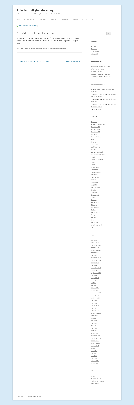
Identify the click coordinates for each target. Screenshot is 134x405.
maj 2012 (94, 323)
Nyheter (93, 190)
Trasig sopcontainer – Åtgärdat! (100, 74)
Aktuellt (33, 48)
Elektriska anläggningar (98, 154)
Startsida (94, 49)
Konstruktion (95, 182)
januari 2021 (95, 290)
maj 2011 (94, 353)
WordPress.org (95, 383)
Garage (93, 165)
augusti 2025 (95, 253)
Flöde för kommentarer (98, 381)
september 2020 (96, 298)
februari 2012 (95, 331)
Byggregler (94, 142)
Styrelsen (65, 20)
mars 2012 (94, 328)
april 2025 (94, 255)
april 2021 (94, 285)
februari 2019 (95, 310)
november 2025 (96, 245)
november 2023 (96, 270)
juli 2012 (93, 318)
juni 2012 (94, 321)
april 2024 (94, 265)
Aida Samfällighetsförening (35, 10)
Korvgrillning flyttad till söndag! (100, 66)
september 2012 (96, 313)
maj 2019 (94, 308)
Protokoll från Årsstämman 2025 (101, 76)
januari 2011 (95, 363)
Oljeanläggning (95, 195)
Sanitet (93, 210)
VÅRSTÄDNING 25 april (98, 69)
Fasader (93, 157)
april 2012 (94, 326)
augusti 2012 (95, 316)
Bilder (93, 139)
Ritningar (54, 20)
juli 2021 (93, 283)
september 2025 (96, 250)
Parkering (94, 200)
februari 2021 (95, 288)
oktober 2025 (95, 248)
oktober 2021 (95, 280)
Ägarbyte (94, 122)
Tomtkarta (94, 222)
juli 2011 (93, 348)
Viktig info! (94, 54)
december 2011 (96, 336)
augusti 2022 (95, 278)
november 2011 (96, 338)
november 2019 (96, 305)
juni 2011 (94, 351)
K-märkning (94, 175)
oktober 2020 (95, 295)
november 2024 (96, 260)
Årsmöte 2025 (95, 132)
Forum (75, 20)
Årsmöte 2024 (95, 129)
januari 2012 (95, 333)
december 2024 (96, 258)
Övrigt (93, 197)
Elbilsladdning (87, 20)
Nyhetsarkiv (95, 192)
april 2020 (94, 300)
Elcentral (93, 149)
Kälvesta (93, 180)
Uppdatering (95, 51)
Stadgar (93, 215)
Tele (92, 220)
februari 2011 (95, 361)
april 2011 (94, 356)
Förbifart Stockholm (97, 160)
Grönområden (95, 167)
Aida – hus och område (98, 124)
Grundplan (94, 170)
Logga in (93, 376)
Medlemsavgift (95, 187)
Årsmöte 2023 (95, 127)
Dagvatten (94, 144)
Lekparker (94, 185)
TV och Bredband (96, 225)
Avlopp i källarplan (96, 137)
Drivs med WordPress (34, 396)
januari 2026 (95, 243)
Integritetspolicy (96, 172)
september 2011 (96, 343)
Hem (18, 20)
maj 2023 (94, 275)
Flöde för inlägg (96, 378)
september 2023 (96, 273)
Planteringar (95, 202)
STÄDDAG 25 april (96, 71)
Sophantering (95, 212)
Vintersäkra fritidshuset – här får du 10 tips (33, 61)
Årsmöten (43, 20)
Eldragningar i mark (97, 152)
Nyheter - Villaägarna (59, 48)
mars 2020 (94, 303)
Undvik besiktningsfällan (72, 61)
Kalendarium (95, 177)
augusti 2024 (95, 263)
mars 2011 (94, 358)
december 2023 (96, 268)
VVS (92, 227)
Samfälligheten (29, 20)
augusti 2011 (95, 346)
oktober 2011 (95, 341)
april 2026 (94, 240)
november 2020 (96, 293)
